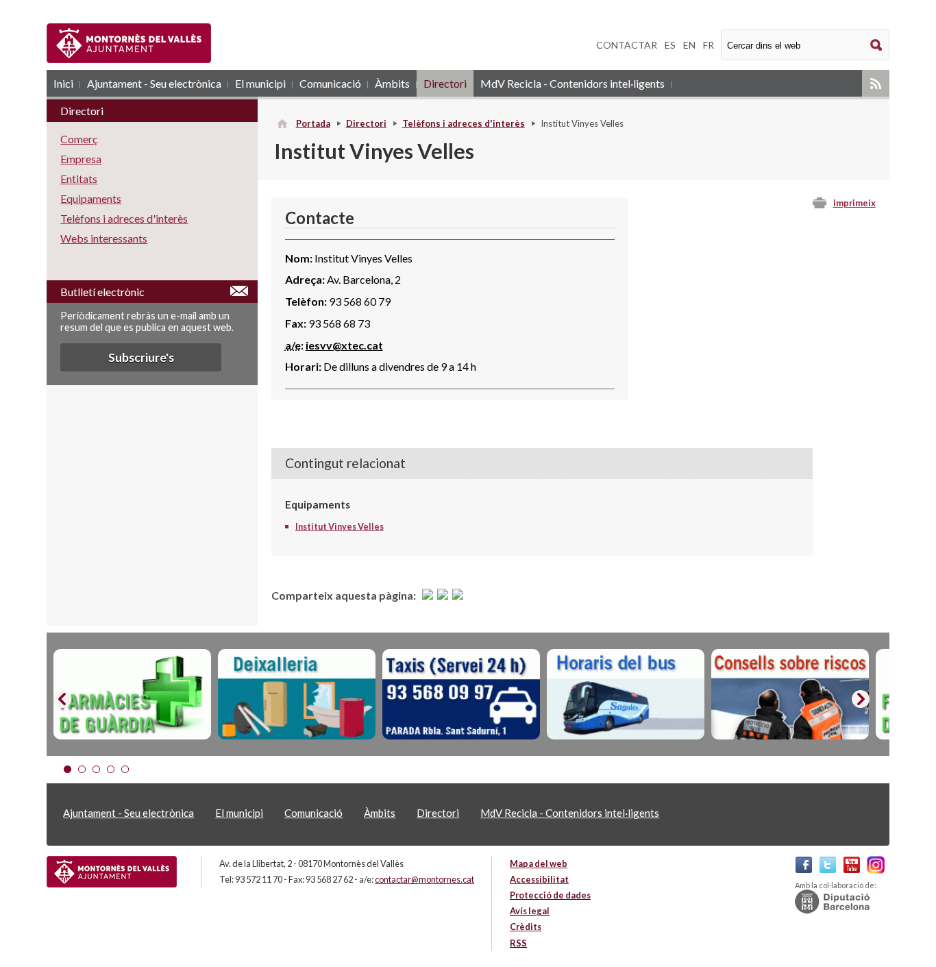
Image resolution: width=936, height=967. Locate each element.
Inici (63, 83)
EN (689, 45)
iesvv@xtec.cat (344, 345)
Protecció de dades (550, 895)
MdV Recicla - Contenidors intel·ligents (572, 83)
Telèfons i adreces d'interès (463, 123)
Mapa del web (538, 863)
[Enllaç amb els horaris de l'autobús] (625, 694)
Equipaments (90, 198)
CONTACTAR (626, 45)
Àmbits (392, 83)
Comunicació (330, 83)
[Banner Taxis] (461, 694)
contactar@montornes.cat (424, 879)
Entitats (78, 178)
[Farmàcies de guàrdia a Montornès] (132, 694)
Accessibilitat (539, 879)
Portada (313, 123)
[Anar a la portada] (112, 872)
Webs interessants (103, 238)
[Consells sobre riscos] (790, 694)
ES (670, 45)
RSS (875, 83)
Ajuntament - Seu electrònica (154, 83)
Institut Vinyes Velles (339, 526)
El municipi (260, 83)
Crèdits (525, 926)
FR (708, 45)
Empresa (80, 158)
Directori (445, 83)
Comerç (78, 138)
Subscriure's (141, 357)
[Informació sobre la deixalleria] (296, 694)
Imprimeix (854, 202)
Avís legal (530, 910)
